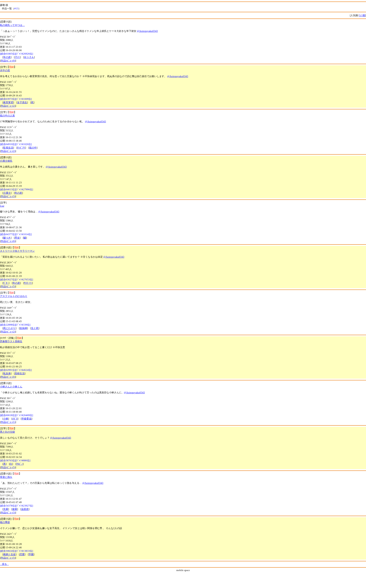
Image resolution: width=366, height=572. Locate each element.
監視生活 (8, 147)
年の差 (7, 57)
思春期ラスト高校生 (11, 341)
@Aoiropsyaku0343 (147, 31)
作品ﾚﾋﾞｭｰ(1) (8, 422)
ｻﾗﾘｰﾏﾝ (28, 283)
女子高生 (22, 102)
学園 (31, 554)
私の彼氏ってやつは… (12, 25)
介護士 (7, 192)
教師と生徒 (9, 554)
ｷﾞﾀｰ (6, 283)
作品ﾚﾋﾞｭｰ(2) (8, 105)
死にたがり (9, 328)
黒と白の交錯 (7, 431)
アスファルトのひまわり (13, 296)
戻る (4, 564)
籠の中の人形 (7, 115)
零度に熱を (6, 477)
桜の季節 (5, 522)
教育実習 (8, 102)
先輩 (5, 509)
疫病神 (23, 328)
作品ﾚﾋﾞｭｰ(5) (8, 286)
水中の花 (5, 70)
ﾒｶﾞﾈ (15, 418)
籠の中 (33, 147)
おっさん (29, 57)
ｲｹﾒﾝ (17, 57)
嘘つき (7, 237)
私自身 (7, 373)
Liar (2, 205)
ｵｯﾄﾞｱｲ (21, 147)
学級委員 (26, 418)
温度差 (25, 509)
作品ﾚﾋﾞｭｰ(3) (8, 196)
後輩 (14, 509)
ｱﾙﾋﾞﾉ (19, 463)
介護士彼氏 (6, 160)
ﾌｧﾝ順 (362, 15)
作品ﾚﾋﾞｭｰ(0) (8, 60)
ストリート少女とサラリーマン (17, 250)
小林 (5, 418)
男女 (17, 237)
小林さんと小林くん (11, 386)
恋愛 (22, 554)
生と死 (35, 328)
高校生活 (20, 373)
